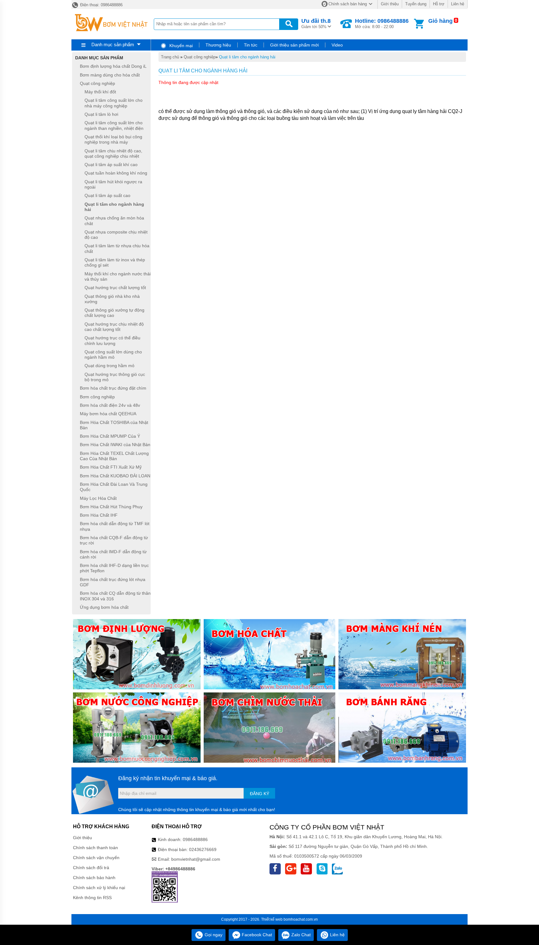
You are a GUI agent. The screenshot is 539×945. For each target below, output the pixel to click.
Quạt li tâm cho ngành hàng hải (247, 57)
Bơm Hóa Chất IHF (99, 515)
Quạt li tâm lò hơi (101, 114)
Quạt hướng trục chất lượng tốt (115, 287)
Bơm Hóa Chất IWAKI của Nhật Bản (115, 444)
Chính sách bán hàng (347, 4)
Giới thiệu (390, 4)
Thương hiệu (218, 44)
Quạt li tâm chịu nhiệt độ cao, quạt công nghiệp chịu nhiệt (113, 153)
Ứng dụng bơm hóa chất (104, 607)
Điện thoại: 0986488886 (101, 4)
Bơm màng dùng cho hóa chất (110, 74)
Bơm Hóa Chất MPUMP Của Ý (110, 436)
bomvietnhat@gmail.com (195, 859)
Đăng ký (259, 793)
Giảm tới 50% (316, 23)
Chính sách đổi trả (91, 867)
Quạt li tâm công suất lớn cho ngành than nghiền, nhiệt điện (114, 126)
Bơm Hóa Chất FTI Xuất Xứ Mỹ (111, 467)
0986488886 (195, 839)
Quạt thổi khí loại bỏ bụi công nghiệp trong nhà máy (113, 139)
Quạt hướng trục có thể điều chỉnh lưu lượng (112, 341)
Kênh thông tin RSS (92, 897)
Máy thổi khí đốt (100, 91)
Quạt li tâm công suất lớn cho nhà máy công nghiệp (114, 103)
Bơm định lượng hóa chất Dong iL (113, 66)
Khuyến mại (180, 45)
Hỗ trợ (438, 4)
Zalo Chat (300, 934)
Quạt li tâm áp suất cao (107, 195)
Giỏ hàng (440, 21)
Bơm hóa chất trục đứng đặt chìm (113, 388)
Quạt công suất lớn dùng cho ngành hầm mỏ (113, 354)
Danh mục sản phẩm (112, 44)
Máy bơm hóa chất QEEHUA (108, 413)
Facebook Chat (256, 934)
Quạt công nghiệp (200, 57)
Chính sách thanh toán (95, 847)
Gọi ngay (212, 934)
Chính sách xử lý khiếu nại (99, 887)
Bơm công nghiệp (97, 396)
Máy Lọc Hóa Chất (98, 498)
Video (337, 44)
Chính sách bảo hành (94, 877)
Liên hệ (457, 4)
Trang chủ (170, 57)
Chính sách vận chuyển (96, 857)
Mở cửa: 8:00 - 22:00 (382, 23)
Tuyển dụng (415, 4)
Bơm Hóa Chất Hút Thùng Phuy (111, 506)
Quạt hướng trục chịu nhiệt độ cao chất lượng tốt (114, 327)
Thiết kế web (272, 919)
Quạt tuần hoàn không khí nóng (116, 173)
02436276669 (202, 849)
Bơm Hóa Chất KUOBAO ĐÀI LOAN (115, 475)
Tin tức (250, 44)
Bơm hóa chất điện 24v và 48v (110, 405)
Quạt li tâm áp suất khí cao (111, 164)
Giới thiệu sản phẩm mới (294, 44)
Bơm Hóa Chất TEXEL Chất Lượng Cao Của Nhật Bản (114, 456)
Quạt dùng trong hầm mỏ (109, 365)
